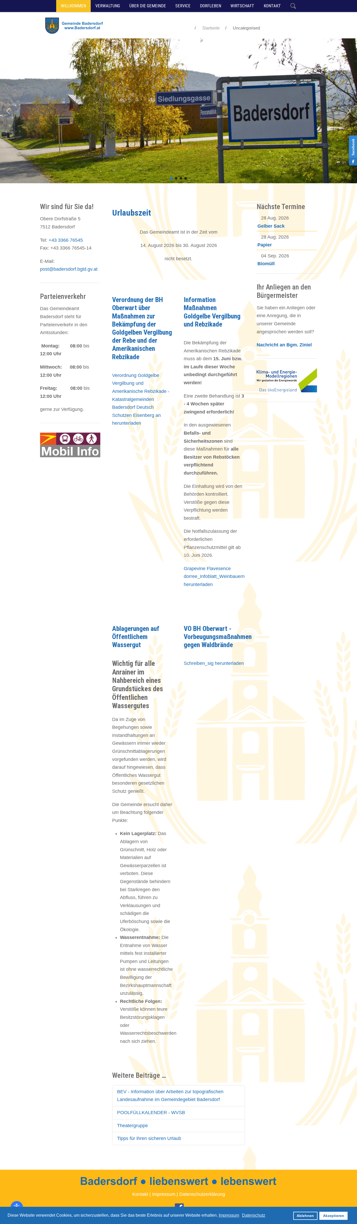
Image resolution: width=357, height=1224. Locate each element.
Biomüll (266, 263)
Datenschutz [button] (253, 1215)
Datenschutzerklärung (202, 1194)
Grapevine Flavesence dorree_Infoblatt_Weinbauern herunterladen (214, 576)
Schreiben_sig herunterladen (214, 663)
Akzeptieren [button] (333, 1216)
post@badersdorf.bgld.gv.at (68, 269)
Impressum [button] (229, 1215)
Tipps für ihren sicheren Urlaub (149, 1138)
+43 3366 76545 (66, 240)
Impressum (163, 1194)
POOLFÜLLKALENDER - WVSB (151, 1112)
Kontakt (140, 1194)
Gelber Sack (271, 226)
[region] (178, 110)
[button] (8, 111)
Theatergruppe (132, 1125)
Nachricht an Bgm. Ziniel (284, 344)
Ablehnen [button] (305, 1216)
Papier (264, 244)
